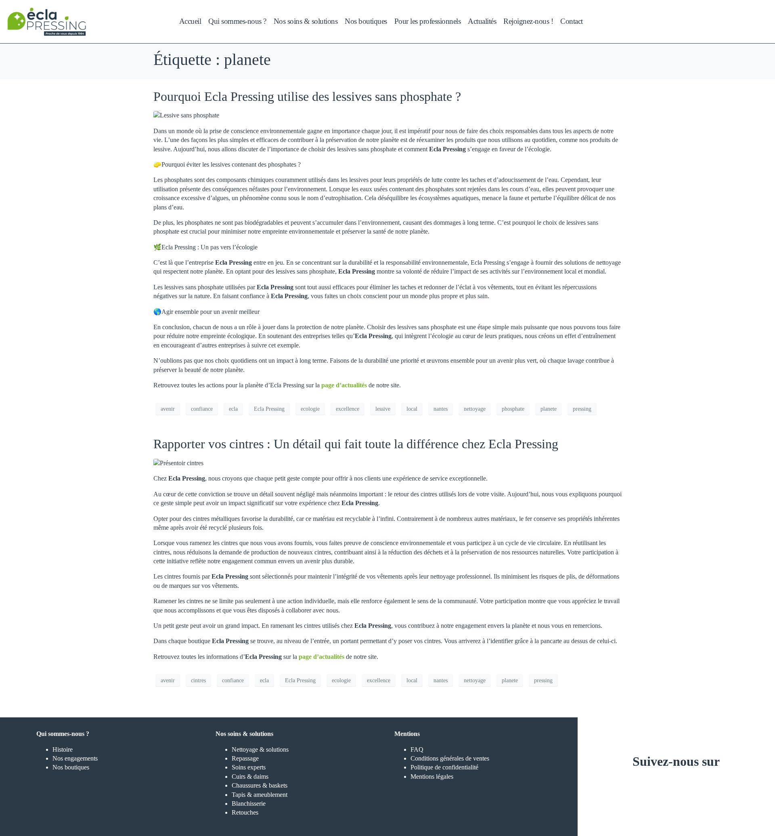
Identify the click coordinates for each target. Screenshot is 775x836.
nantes (441, 409)
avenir (168, 409)
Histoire (62, 749)
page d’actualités (344, 385)
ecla (233, 409)
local (411, 409)
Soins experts (249, 767)
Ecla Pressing (269, 409)
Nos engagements (75, 758)
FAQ (417, 749)
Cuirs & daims (250, 776)
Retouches (245, 812)
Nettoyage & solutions (260, 749)
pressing (582, 409)
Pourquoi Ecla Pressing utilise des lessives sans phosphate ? (307, 96)
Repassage (245, 758)
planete (548, 409)
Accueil (190, 21)
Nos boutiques (70, 767)
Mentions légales (432, 776)
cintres (198, 680)
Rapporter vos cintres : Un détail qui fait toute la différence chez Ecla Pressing (355, 444)
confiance (202, 409)
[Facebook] (676, 786)
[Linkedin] (700, 786)
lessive (382, 409)
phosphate (513, 409)
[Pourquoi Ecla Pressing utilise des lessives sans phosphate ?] (186, 114)
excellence (347, 409)
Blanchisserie (249, 803)
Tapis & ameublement (259, 794)
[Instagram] (652, 786)
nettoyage (475, 409)
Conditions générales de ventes (450, 758)
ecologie (310, 409)
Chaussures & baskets (259, 785)
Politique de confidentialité (444, 767)
